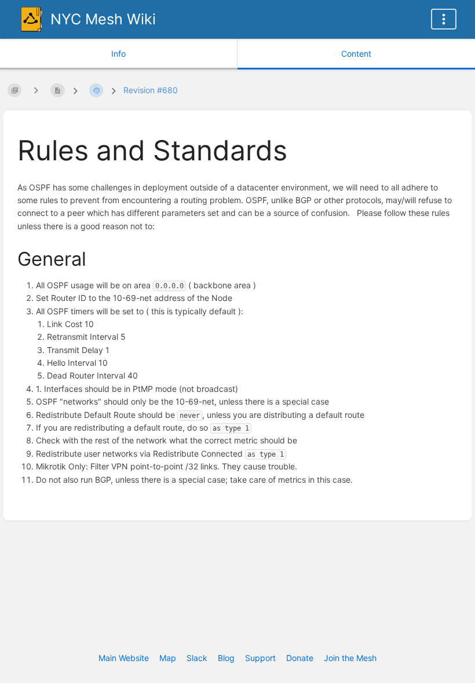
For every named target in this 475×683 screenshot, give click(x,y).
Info (118, 53)
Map (167, 658)
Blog (226, 658)
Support (260, 658)
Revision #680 (150, 90)
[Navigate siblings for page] (35, 90)
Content (356, 53)
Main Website (123, 658)
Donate (299, 658)
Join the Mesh (350, 658)
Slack (197, 658)
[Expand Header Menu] (443, 19)
